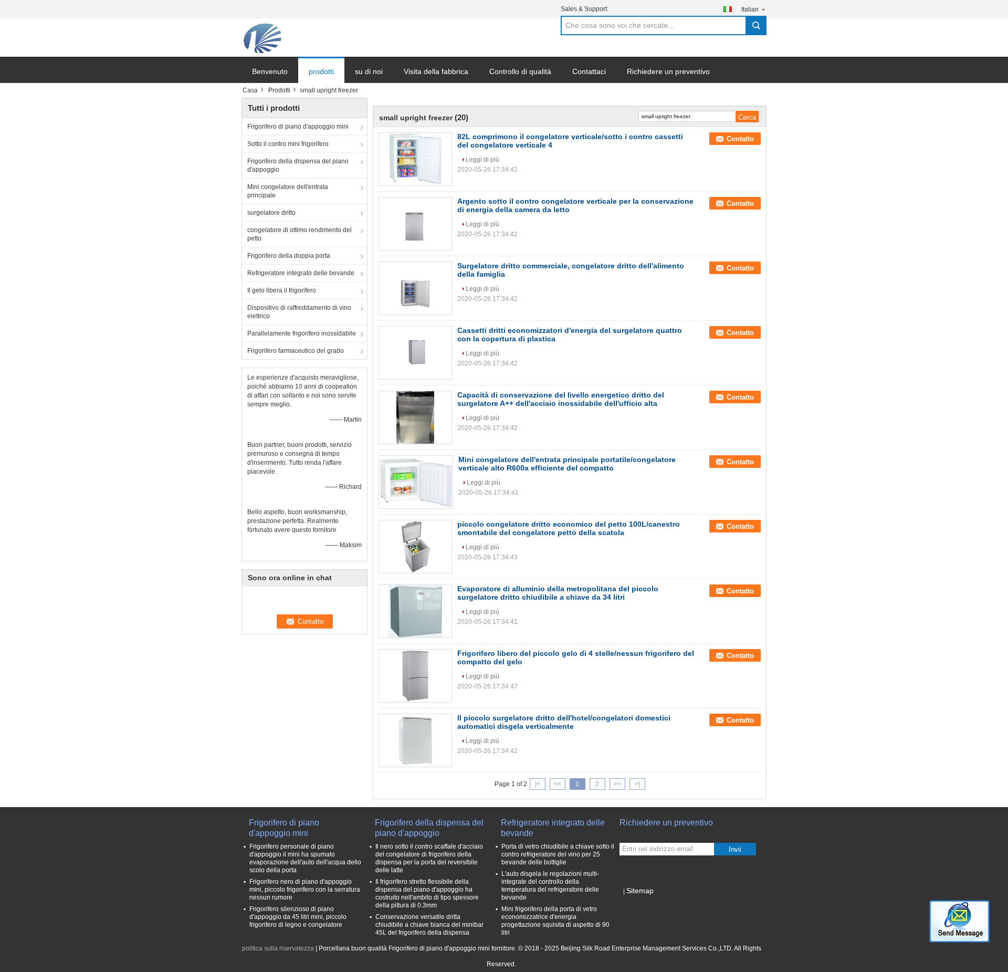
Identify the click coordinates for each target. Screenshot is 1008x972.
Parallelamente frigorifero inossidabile (301, 333)
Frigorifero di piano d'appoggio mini (298, 126)
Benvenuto (270, 71)
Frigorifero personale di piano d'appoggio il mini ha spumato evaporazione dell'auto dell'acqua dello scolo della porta (305, 858)
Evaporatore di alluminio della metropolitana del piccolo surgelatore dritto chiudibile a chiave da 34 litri (557, 592)
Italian (750, 9)
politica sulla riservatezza (278, 948)
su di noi (369, 71)
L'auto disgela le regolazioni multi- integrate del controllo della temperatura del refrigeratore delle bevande (550, 885)
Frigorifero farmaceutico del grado (295, 350)
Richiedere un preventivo (668, 71)
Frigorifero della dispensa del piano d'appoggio (298, 165)
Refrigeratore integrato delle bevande (300, 273)
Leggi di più (482, 159)
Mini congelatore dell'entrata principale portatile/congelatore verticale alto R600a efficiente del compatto (567, 463)
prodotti (321, 71)
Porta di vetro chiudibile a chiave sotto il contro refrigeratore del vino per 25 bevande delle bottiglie (557, 854)
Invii (735, 849)
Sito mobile (642, 903)
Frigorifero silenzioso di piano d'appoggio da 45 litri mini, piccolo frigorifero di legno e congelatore (297, 916)
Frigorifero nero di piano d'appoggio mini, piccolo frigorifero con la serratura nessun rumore (304, 889)
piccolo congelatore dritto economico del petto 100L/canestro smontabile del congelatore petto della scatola (568, 528)
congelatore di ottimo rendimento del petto (299, 234)
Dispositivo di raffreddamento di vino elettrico (299, 312)
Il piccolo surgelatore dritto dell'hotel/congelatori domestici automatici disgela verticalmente (563, 722)
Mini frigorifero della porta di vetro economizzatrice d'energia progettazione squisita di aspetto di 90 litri (555, 920)
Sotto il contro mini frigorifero (288, 144)
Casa (250, 90)
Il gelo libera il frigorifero (281, 290)
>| (637, 784)
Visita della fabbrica (436, 71)
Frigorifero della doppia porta (288, 255)
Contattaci (589, 71)
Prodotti (279, 90)
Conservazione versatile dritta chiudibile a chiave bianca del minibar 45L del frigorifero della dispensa (429, 924)
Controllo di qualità (520, 71)
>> (617, 784)
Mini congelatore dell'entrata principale (287, 191)
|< (537, 784)
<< (557, 784)
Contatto (740, 139)
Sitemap (640, 890)
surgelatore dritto (271, 212)
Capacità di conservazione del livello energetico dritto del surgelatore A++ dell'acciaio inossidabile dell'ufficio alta (560, 399)
